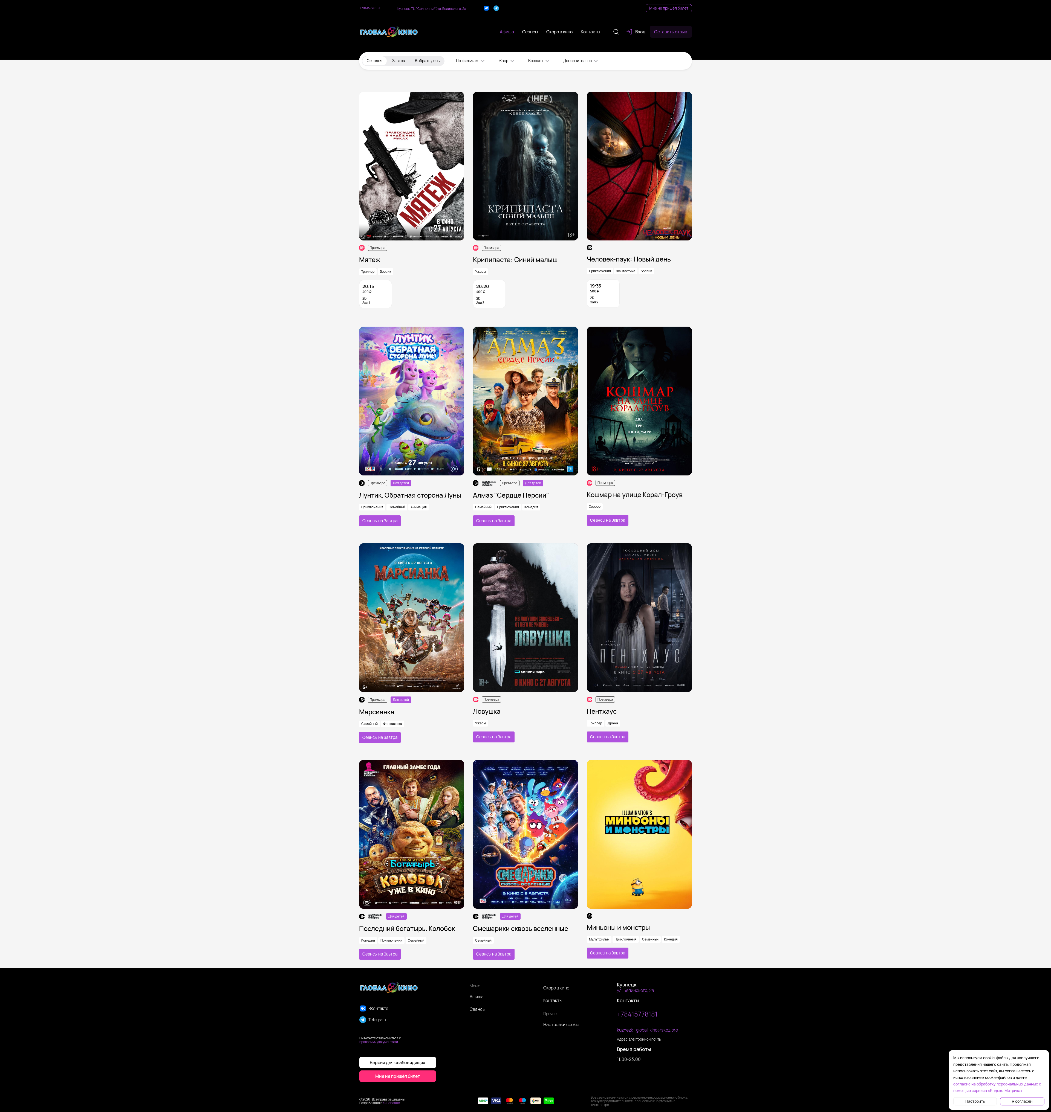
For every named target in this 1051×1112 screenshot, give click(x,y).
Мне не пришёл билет (668, 8)
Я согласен (1022, 1101)
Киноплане (391, 1103)
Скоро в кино (556, 988)
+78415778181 (369, 8)
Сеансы (477, 1009)
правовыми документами (378, 1042)
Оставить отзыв (670, 32)
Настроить (975, 1101)
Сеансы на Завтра (379, 521)
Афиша (477, 997)
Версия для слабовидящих (397, 1062)
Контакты (552, 1000)
